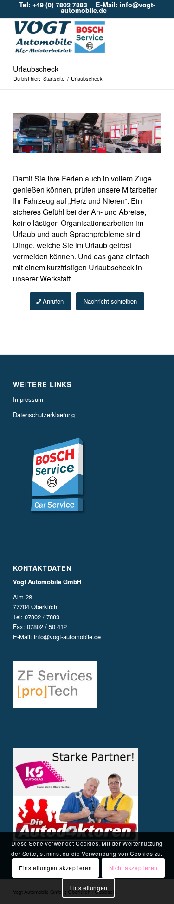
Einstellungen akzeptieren (55, 868)
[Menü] (148, 37)
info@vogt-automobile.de (67, 636)
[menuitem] (148, 37)
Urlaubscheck (35, 68)
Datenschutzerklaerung (44, 414)
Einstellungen (88, 888)
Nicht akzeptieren (133, 868)
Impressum (28, 399)
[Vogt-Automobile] (72, 37)
